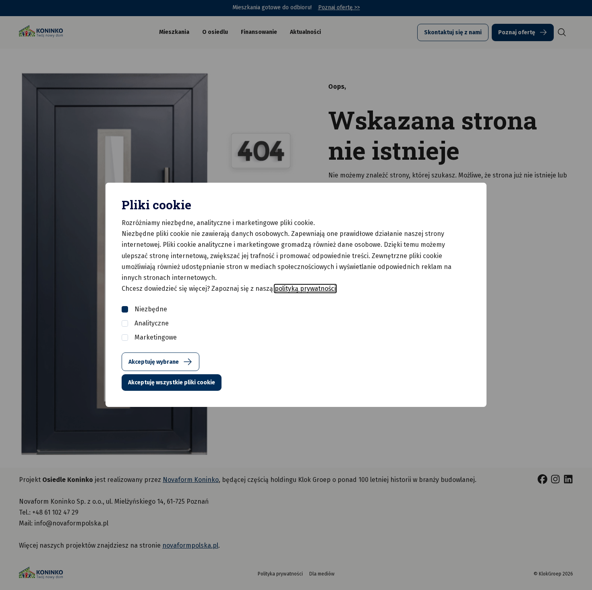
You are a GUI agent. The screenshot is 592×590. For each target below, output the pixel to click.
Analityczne (152, 323)
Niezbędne (151, 309)
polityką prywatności (305, 288)
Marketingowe (156, 337)
